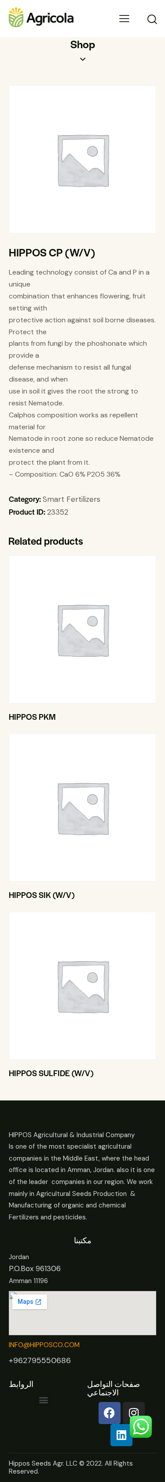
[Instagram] (134, 1413)
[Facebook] (110, 1413)
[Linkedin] (121, 1435)
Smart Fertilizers (71, 499)
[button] (70, 629)
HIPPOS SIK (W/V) (41, 895)
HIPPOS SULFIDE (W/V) (51, 1073)
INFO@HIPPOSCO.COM (44, 1345)
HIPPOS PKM (32, 716)
